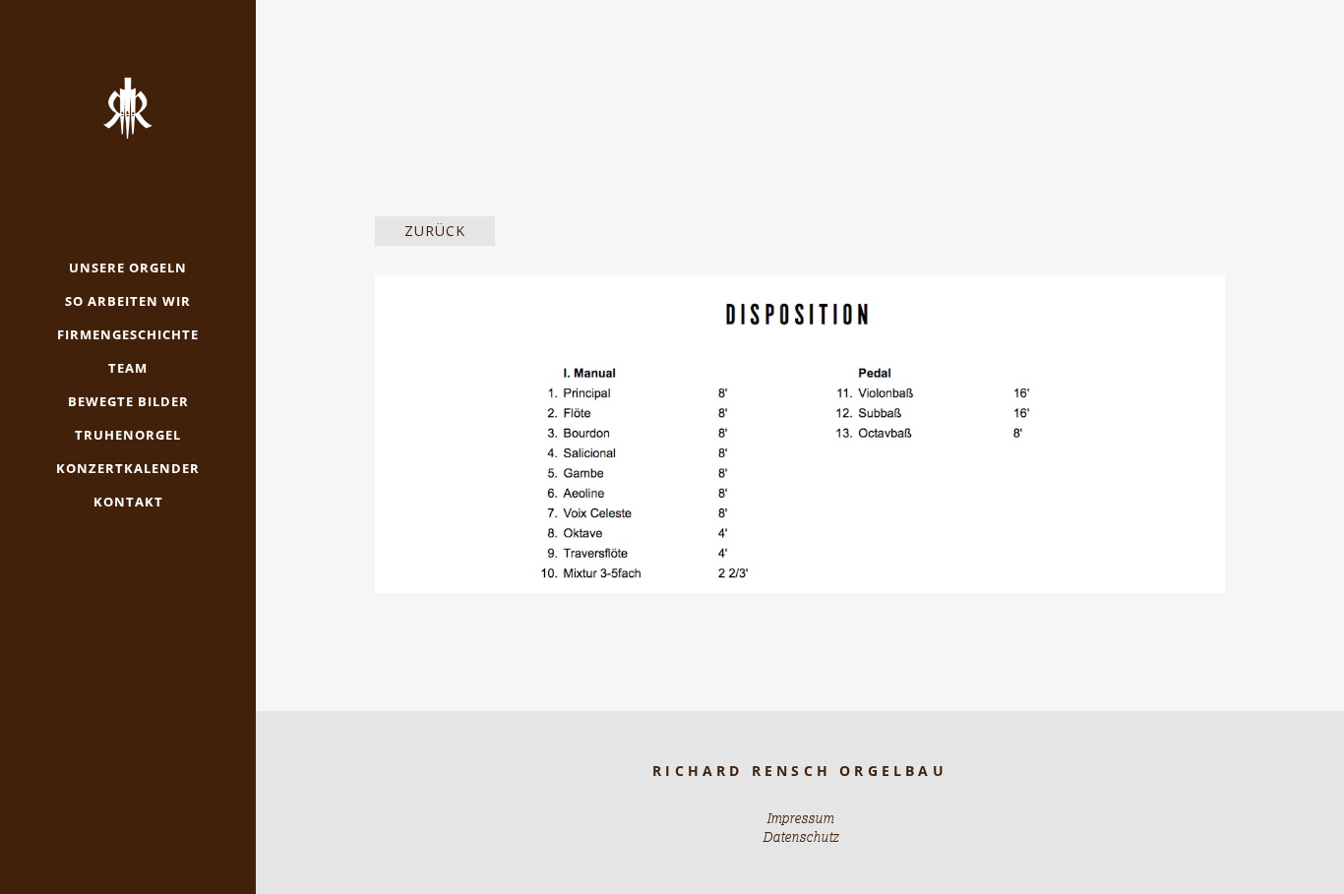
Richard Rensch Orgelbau (799, 770)
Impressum (799, 818)
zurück (434, 230)
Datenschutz (800, 837)
